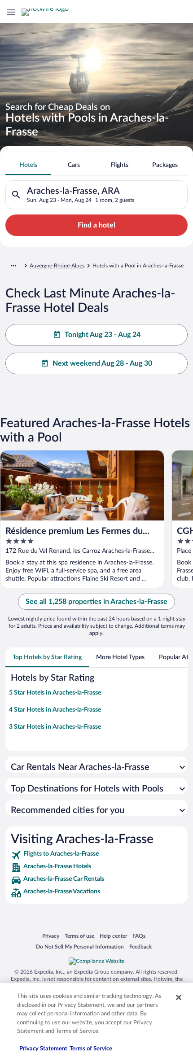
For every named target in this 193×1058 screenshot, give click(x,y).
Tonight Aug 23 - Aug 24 (102, 334)
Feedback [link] (140, 946)
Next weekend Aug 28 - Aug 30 (102, 363)
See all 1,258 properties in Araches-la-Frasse (96, 601)
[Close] (179, 997)
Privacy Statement (43, 1049)
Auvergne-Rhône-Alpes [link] (57, 265)
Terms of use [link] (79, 936)
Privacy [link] (50, 936)
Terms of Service (91, 1049)
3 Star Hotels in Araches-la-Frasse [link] (55, 727)
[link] (96, 855)
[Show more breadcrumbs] (13, 266)
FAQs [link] (138, 936)
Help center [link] (113, 936)
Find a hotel (96, 225)
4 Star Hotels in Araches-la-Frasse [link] (55, 710)
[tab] (28, 165)
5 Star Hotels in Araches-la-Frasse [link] (55, 693)
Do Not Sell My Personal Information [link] (80, 946)
